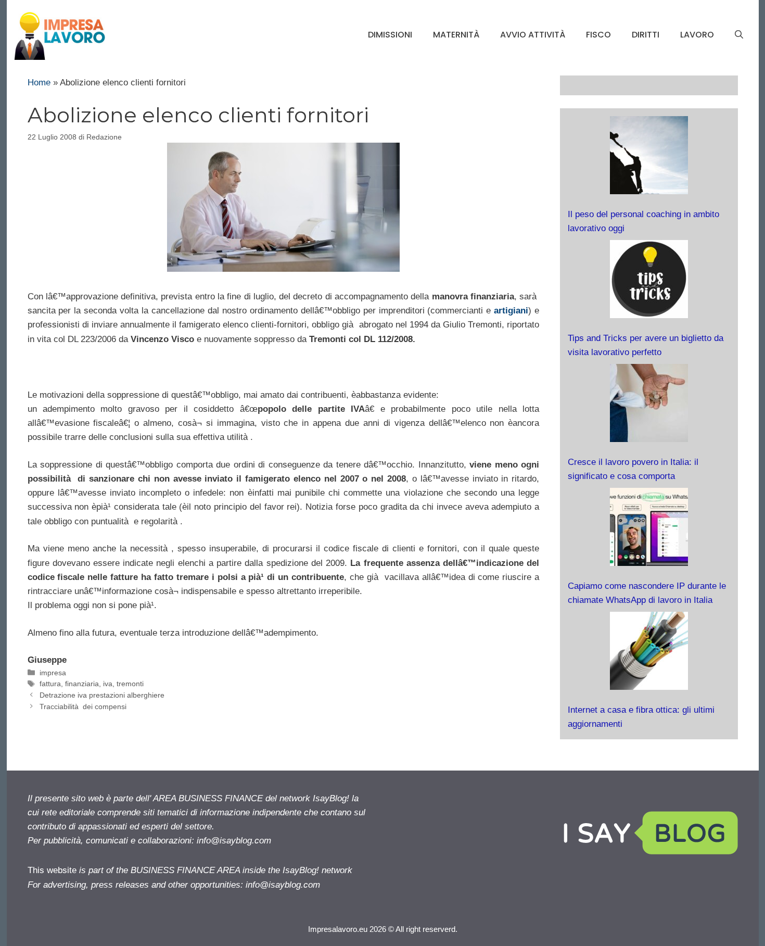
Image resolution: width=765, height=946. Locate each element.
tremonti (130, 683)
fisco (598, 35)
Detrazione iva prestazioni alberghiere (102, 695)
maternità (456, 35)
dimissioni (390, 35)
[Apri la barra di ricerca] (739, 35)
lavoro (697, 35)
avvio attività (532, 35)
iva (107, 683)
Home (39, 82)
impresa (53, 672)
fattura (50, 683)
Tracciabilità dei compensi (83, 706)
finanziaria (82, 683)
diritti (645, 35)
